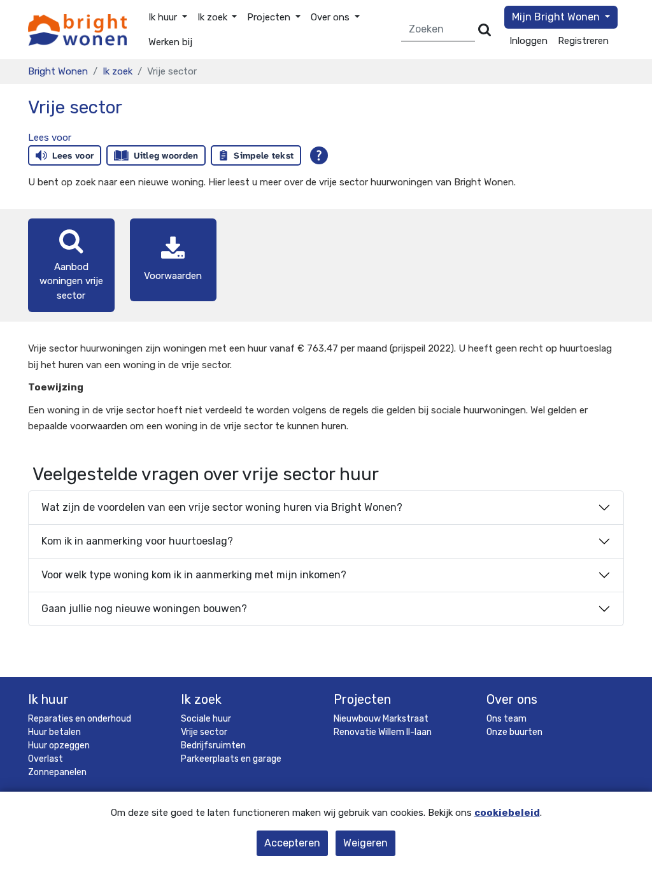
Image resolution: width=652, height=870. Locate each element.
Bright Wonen (58, 71)
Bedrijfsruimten (213, 745)
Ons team (506, 718)
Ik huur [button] (164, 17)
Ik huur (48, 699)
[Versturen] (484, 29)
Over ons (511, 699)
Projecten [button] (270, 17)
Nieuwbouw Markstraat (381, 718)
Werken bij (170, 42)
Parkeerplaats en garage (231, 758)
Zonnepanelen (57, 772)
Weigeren (365, 843)
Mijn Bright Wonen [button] (557, 17)
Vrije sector (204, 732)
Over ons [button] (331, 17)
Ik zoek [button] (213, 17)
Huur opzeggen (59, 745)
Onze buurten (514, 732)
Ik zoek (117, 71)
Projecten (362, 699)
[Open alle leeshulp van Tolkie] (319, 155)
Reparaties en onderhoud (79, 718)
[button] (49, 137)
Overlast (45, 758)
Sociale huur (206, 718)
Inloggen (528, 40)
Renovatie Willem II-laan (383, 732)
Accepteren (292, 843)
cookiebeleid (507, 812)
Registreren (583, 40)
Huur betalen (54, 732)
